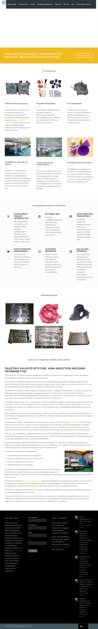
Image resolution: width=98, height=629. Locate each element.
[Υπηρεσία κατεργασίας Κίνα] (49, 88)
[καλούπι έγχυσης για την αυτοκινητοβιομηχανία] (49, 337)
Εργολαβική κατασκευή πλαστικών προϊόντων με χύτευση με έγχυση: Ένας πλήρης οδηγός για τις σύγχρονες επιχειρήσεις (85, 540)
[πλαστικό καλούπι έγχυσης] (19, 314)
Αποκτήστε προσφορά (70, 36)
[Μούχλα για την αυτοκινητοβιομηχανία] (78, 313)
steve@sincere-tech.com (60, 547)
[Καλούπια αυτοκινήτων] (19, 336)
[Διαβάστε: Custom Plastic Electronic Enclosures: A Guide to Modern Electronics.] (77, 557)
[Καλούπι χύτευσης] (80, 88)
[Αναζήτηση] (94, 4)
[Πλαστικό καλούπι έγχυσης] (18, 88)
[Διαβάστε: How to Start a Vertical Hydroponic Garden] (77, 517)
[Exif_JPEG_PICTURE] (49, 314)
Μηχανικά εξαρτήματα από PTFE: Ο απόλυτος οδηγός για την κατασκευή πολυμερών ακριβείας (85, 605)
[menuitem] (11, 4)
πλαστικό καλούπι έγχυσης (31, 481)
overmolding (75, 422)
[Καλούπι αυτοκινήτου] (78, 337)
